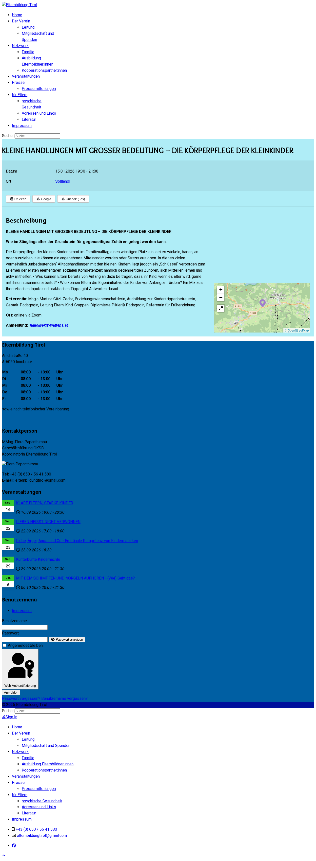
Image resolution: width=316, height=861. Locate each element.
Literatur (29, 119)
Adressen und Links (39, 113)
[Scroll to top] (3, 855)
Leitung (28, 27)
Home (17, 15)
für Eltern (19, 94)
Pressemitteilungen (39, 88)
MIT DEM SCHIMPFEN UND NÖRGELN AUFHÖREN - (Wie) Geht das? (75, 578)
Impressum (22, 125)
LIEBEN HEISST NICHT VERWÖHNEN (48, 521)
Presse (18, 82)
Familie (28, 52)
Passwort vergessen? (21, 698)
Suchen (8, 135)
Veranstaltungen (26, 76)
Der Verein (21, 21)
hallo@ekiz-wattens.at (49, 325)
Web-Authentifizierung (20, 685)
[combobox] (37, 136)
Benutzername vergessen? (64, 698)
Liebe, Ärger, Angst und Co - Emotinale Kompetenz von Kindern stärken (77, 540)
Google (45, 199)
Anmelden (11, 692)
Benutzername (14, 620)
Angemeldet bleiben (25, 645)
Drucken (19, 199)
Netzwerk (20, 45)
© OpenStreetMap (297, 330)
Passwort (10, 633)
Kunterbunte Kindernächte (38, 559)
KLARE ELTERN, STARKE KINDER (44, 503)
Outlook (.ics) (75, 199)
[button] (262, 303)
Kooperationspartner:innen (44, 70)
